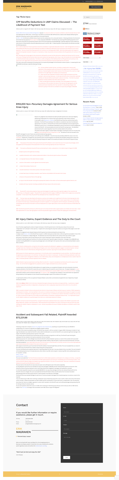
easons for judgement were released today (42, 326)
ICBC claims (96, 77)
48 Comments (69, 28)
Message (65, 433)
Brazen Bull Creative (25, 474)
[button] (59, 474)
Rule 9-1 (96, 90)
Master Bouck (97, 83)
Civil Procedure (37, 223)
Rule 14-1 (93, 93)
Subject (65, 424)
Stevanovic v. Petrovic (49, 120)
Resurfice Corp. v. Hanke (21, 356)
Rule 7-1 (96, 88)
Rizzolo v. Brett (27, 234)
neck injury (92, 85)
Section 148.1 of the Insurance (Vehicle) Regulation (27, 32)
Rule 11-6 (99, 92)
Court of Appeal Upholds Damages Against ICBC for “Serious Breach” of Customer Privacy (93, 119)
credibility (86, 72)
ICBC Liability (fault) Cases (50, 111)
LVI (92, 83)
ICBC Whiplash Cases (25, 322)
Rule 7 (91, 88)
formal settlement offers (92, 76)
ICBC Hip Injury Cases (39, 28)
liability (97, 81)
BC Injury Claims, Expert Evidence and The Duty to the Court (48, 219)
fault (85, 76)
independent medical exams (88, 81)
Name (64, 407)
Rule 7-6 (100, 88)
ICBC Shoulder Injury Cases (67, 321)
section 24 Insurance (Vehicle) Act (92, 95)
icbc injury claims (96, 79)
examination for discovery (88, 74)
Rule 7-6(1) (85, 90)
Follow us (87, 28)
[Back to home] (24, 7)
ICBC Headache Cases (57, 321)
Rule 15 (98, 93)
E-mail (64, 416)
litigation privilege (87, 83)
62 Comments (39, 322)
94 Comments (64, 111)
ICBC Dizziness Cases (48, 321)
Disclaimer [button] (100, 474)
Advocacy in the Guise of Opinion (90, 66)
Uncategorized (63, 28)
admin (21, 28)
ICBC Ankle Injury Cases (45, 223)
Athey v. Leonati (19, 354)
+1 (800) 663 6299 (88, 1)
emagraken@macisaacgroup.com (33, 423)
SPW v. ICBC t (20, 38)
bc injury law (93, 68)
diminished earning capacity (94, 72)
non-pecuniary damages (93, 86)
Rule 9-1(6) (89, 92)
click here (24, 387)
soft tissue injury (94, 97)
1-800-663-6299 (29, 418)
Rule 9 (91, 90)
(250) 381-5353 (100, 1)
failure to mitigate (97, 74)
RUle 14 (88, 93)
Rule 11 (94, 92)
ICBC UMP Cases (56, 28)
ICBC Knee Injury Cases (48, 28)
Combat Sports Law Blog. (41, 445)
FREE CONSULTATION (96, 7)
